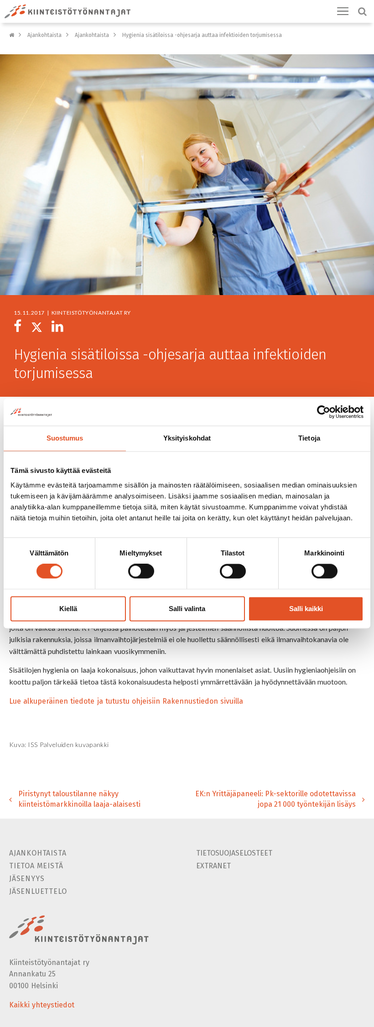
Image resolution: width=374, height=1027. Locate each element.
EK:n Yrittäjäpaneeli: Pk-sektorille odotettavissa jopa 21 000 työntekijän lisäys (275, 799)
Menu (343, 11)
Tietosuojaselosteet (234, 853)
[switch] (141, 571)
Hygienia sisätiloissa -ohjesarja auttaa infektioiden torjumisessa (202, 35)
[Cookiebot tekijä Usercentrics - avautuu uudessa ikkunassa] (324, 412)
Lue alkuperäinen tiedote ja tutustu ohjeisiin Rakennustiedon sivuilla (126, 701)
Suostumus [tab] (65, 438)
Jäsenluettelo (38, 891)
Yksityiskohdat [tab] (187, 438)
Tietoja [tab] (309, 438)
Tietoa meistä (36, 865)
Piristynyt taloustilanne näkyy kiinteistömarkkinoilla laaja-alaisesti (79, 799)
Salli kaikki (306, 608)
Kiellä (68, 608)
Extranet (213, 865)
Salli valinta (187, 608)
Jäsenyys (26, 878)
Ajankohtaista (44, 35)
